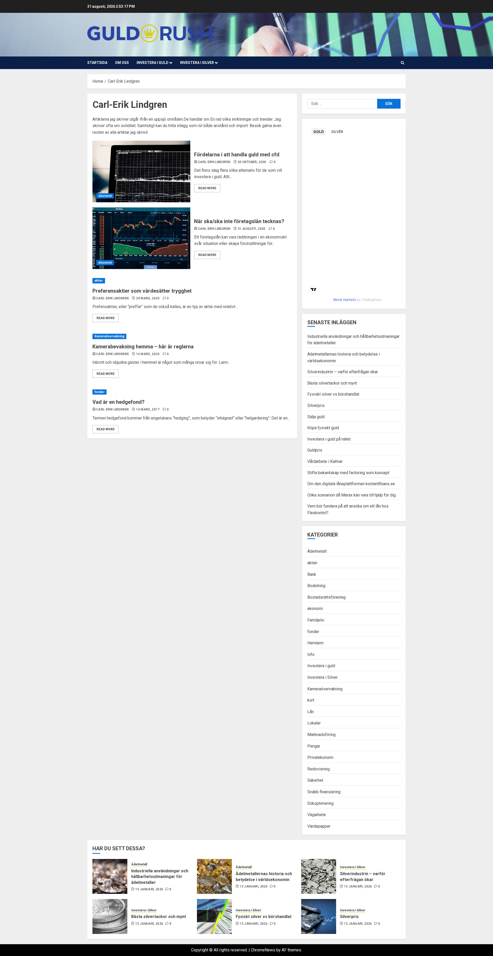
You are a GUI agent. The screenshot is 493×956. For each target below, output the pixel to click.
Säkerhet (315, 780)
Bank (311, 574)
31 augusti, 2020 (252, 229)
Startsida (97, 63)
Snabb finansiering (323, 791)
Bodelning (316, 585)
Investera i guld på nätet (328, 439)
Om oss (122, 63)
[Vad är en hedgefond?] (192, 392)
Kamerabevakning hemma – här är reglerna (143, 346)
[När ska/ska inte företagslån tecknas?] (141, 238)
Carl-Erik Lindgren (214, 162)
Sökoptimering (320, 803)
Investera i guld (152, 63)
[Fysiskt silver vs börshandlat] (214, 916)
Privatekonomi (320, 757)
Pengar (313, 746)
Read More (207, 188)
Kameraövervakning (109, 336)
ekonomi (105, 196)
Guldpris (314, 450)
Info (311, 654)
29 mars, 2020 (147, 298)
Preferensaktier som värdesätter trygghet (142, 291)
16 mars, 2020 (147, 354)
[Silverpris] (318, 916)
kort (310, 700)
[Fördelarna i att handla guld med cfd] (141, 171)
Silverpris (316, 405)
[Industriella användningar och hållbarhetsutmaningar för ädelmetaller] (109, 876)
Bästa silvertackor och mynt (332, 383)
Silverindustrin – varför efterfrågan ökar (342, 371)
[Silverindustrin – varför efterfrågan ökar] (318, 876)
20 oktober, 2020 (252, 162)
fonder (99, 392)
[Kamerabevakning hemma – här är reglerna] (192, 336)
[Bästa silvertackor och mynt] (109, 916)
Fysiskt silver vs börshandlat (333, 394)
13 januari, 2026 (149, 889)
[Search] (402, 63)
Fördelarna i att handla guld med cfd (236, 154)
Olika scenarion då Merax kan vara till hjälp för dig (351, 495)
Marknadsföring (321, 734)
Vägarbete (316, 814)
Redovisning (318, 769)
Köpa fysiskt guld (323, 427)
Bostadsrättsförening (326, 597)
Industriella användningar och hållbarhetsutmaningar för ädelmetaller (159, 876)
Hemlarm (315, 642)
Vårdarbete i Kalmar (325, 461)
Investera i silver (197, 63)
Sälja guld (316, 416)
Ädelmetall (317, 551)
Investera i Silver (322, 677)
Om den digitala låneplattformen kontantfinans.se (351, 483)
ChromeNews (263, 950)
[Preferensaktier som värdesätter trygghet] (192, 281)
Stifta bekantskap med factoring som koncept (348, 472)
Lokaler (314, 723)
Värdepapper (318, 826)
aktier (98, 280)
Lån (310, 711)
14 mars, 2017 (147, 409)
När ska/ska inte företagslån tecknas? (239, 221)
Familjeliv (315, 620)
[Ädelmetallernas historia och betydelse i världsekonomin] (214, 876)
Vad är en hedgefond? (118, 402)
